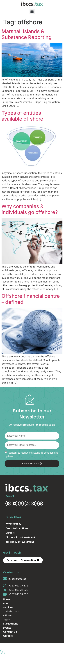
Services (8, 607)
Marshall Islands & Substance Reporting (27, 34)
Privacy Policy (13, 523)
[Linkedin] (14, 503)
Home (6, 599)
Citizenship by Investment (20, 537)
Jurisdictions (11, 611)
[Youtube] (40, 503)
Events (7, 627)
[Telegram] (34, 503)
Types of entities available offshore (22, 116)
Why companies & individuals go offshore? (30, 209)
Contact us (10, 631)
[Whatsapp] (27, 503)
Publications (10, 623)
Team (6, 619)
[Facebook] (8, 503)
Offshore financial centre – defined (31, 299)
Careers (10, 532)
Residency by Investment (19, 541)
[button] (32, 11)
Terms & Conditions (16, 528)
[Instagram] (21, 503)
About (6, 603)
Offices (7, 615)
